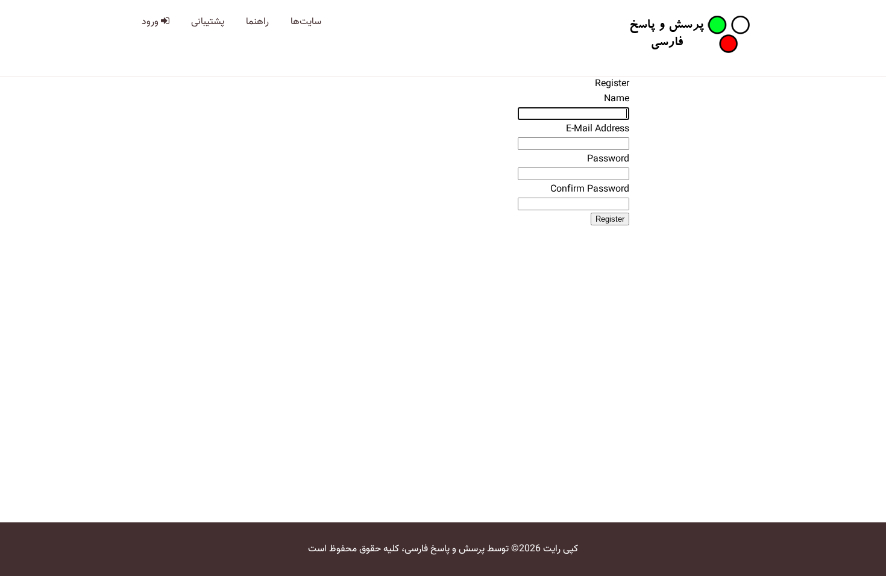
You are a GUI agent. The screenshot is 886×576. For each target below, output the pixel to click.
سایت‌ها (306, 22)
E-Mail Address (597, 129)
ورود (151, 22)
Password (608, 159)
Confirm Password (589, 189)
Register (609, 219)
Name (616, 99)
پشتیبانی (207, 22)
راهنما (257, 22)
